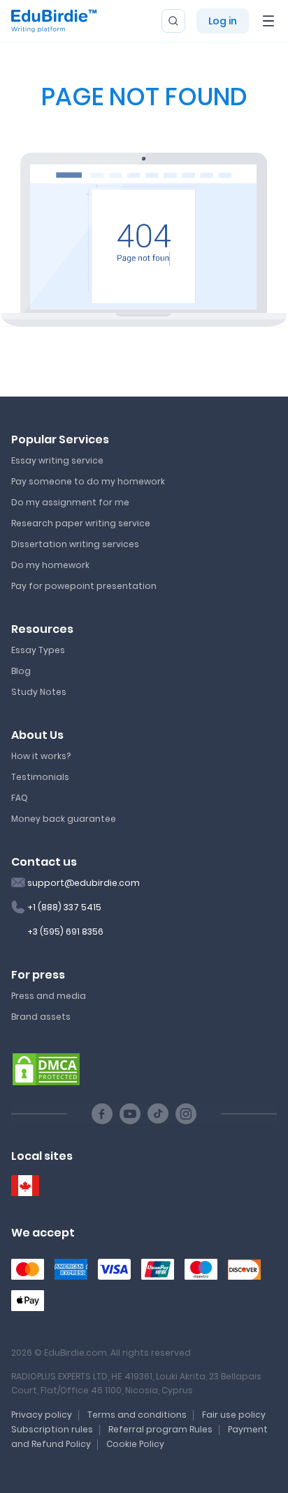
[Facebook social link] (102, 1113)
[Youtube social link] (130, 1113)
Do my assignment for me (70, 502)
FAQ (19, 798)
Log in (222, 21)
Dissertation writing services (75, 544)
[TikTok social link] (157, 1113)
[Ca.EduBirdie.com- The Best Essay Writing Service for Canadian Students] (25, 1186)
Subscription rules (52, 1429)
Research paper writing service (80, 523)
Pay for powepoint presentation (84, 586)
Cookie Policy (135, 1444)
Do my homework (50, 565)
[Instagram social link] (185, 1113)
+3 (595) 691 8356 (65, 931)
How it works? (41, 756)
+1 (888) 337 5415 (64, 907)
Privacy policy (41, 1415)
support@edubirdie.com (83, 883)
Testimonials (40, 777)
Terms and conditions (137, 1415)
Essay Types (38, 650)
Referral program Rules (160, 1429)
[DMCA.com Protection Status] (46, 1068)
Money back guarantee (63, 819)
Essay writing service (57, 460)
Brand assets (41, 1017)
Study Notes (38, 692)
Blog (21, 671)
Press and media (48, 996)
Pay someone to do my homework (88, 481)
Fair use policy (234, 1415)
